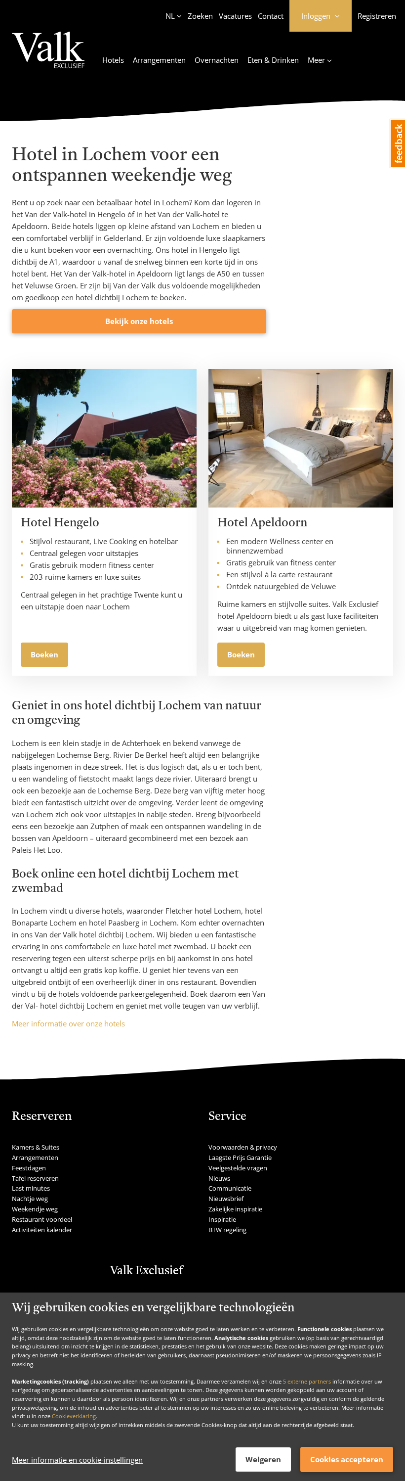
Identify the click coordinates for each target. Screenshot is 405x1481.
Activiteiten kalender (42, 1229)
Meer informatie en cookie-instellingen (77, 1460)
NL (170, 16)
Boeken (44, 654)
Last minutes (31, 1188)
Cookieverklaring (74, 1416)
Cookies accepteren (346, 1459)
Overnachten (217, 60)
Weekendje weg (35, 1208)
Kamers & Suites (35, 1147)
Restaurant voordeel (42, 1219)
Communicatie (229, 1188)
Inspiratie (222, 1219)
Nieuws (219, 1178)
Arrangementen (159, 60)
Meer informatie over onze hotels (68, 1023)
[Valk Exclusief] (48, 56)
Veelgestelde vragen (237, 1167)
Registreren (377, 16)
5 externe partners (307, 1381)
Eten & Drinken (273, 60)
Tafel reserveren (35, 1178)
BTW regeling (227, 1229)
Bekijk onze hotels (139, 321)
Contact (271, 16)
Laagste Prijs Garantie (240, 1157)
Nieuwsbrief (225, 1198)
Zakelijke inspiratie (235, 1208)
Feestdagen (29, 1167)
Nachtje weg (30, 1198)
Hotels (113, 60)
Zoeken (200, 16)
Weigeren (263, 1459)
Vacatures (235, 16)
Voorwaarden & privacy (242, 1147)
